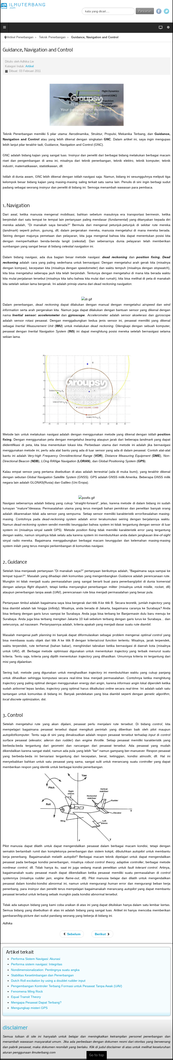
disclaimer (15, 1028)
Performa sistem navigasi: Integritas (36, 964)
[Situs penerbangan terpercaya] (23, 5)
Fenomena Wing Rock (27, 991)
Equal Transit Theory (26, 997)
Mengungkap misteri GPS (29, 1008)
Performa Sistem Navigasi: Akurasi (35, 959)
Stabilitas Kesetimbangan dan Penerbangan (42, 975)
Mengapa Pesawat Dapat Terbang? (36, 1002)
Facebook (159, 11)
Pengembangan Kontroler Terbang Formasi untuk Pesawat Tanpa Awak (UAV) (66, 986)
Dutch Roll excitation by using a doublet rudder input (48, 980)
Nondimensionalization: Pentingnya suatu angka (45, 970)
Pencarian (144, 11)
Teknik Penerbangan (52, 37)
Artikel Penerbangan (20, 37)
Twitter (166, 11)
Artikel (29, 66)
